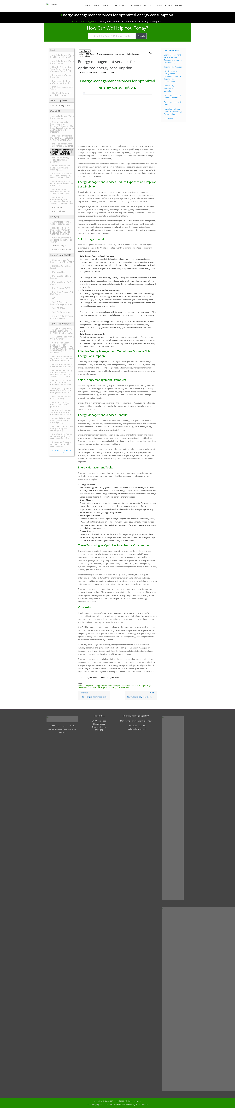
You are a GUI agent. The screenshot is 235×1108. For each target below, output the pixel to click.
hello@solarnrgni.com (137, 729)
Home (87, 6)
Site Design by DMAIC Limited (100, 1104)
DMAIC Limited (141, 1104)
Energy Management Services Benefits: (172, 96)
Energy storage (145, 685)
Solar (106, 6)
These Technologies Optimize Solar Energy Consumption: (173, 111)
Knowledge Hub (164, 6)
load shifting (83, 687)
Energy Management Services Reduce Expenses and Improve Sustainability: (173, 59)
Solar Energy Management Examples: (169, 88)
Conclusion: (168, 118)
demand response (85, 685)
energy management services (125, 685)
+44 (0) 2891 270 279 (137, 725)
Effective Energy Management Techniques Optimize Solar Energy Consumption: (172, 76)
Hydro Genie (120, 6)
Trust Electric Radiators (141, 6)
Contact (179, 6)
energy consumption (103, 685)
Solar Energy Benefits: (173, 67)
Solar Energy (111, 687)
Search (141, 36)
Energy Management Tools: (172, 103)
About (97, 6)
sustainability (123, 687)
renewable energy (97, 687)
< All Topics (84, 51)
